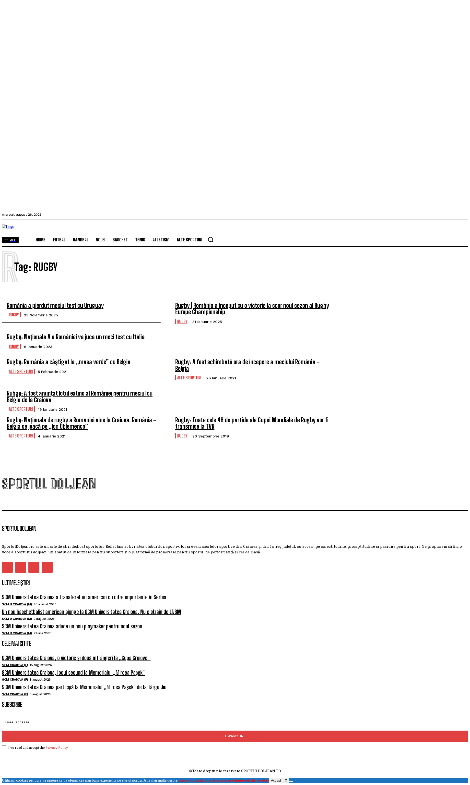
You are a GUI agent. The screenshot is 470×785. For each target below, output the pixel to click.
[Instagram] (20, 567)
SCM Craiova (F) (15, 665)
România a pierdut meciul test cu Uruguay (55, 305)
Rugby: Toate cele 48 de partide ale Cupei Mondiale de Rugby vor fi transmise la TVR (252, 423)
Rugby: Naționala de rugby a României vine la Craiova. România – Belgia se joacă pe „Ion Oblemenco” (81, 423)
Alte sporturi (21, 371)
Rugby (14, 314)
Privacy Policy (57, 747)
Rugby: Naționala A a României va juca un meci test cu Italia (76, 336)
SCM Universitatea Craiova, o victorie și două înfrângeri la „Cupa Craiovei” (76, 658)
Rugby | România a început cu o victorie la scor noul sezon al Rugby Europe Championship (252, 308)
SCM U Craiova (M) (17, 604)
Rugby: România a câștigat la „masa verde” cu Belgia (68, 361)
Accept (276, 780)
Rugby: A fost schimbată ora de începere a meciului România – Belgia (247, 365)
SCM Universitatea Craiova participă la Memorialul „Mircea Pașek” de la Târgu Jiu (84, 687)
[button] (210, 239)
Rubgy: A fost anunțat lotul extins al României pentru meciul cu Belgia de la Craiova (80, 396)
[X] (291, 781)
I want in (234, 736)
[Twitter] (33, 567)
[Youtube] (47, 567)
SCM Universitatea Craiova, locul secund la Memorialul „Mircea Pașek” (73, 672)
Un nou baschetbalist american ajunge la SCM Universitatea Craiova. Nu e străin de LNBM (91, 612)
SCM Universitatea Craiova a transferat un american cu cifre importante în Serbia (84, 597)
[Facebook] (7, 567)
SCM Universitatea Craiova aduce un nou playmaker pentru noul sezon (72, 626)
